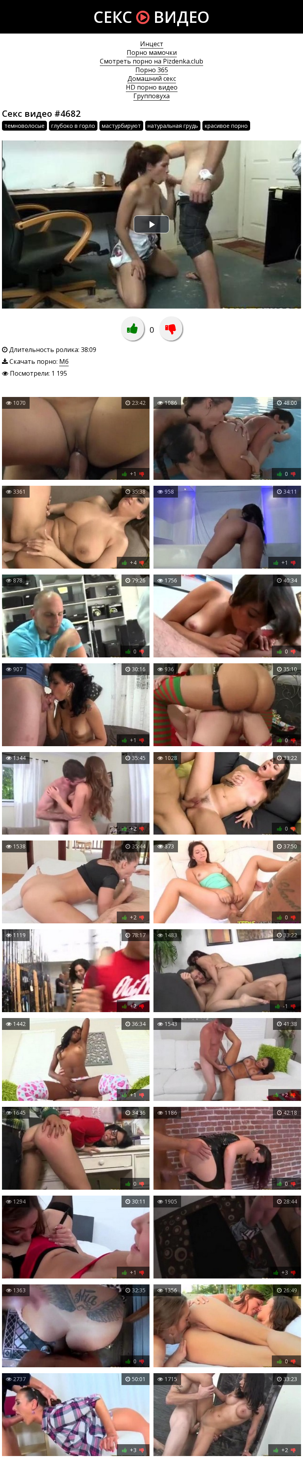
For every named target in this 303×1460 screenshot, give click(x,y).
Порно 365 (151, 70)
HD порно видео (152, 87)
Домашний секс (151, 78)
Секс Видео (151, 17)
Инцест (151, 43)
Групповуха (151, 96)
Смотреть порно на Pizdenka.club (151, 61)
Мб (64, 361)
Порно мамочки (152, 52)
